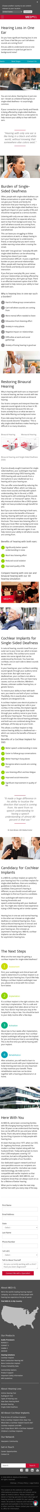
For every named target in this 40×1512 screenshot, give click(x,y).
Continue (27, 12)
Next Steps (15, 61)
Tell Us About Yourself (11, 1260)
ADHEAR (4, 1351)
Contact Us (32, 61)
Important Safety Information (12, 1375)
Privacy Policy (23, 1483)
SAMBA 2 (4, 1348)
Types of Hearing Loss (9, 1399)
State (4, 1223)
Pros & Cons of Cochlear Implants (13, 1417)
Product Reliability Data (10, 1366)
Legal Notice (34, 1483)
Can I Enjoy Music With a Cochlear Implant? (17, 1428)
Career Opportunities (9, 1451)
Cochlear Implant (7, 1358)
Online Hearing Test (8, 1393)
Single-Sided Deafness (9, 1407)
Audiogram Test (7, 1396)
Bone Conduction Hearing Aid (12, 1360)
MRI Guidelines (6, 1378)
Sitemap (13, 1483)
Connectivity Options (9, 1370)
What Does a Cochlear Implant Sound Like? (17, 1423)
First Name (6, 1205)
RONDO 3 (4, 1343)
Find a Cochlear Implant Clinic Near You (16, 1420)
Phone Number (8, 1242)
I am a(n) (5, 1251)
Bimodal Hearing (7, 1404)
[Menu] (2, 17)
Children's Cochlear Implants (12, 1431)
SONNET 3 (5, 1345)
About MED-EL (8, 1288)
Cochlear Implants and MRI (11, 1425)
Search (32, 1465)
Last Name (6, 1232)
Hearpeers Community (9, 1441)
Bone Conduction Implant (10, 1363)
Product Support (7, 1373)
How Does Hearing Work (10, 1401)
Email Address (8, 1214)
